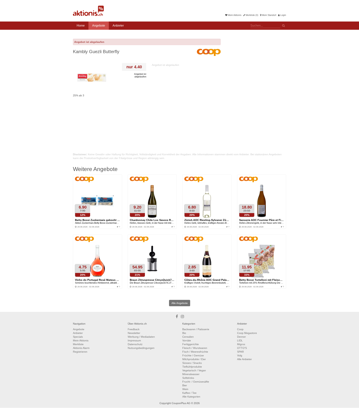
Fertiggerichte (190, 344)
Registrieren (80, 351)
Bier (184, 385)
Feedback (133, 329)
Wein (185, 389)
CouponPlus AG (181, 403)
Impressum (134, 340)
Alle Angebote (179, 303)
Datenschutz (135, 344)
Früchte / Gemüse (193, 355)
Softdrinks (188, 377)
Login (283, 15)
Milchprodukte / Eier (194, 359)
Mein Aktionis (234, 15)
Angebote (98, 25)
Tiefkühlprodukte (192, 366)
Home (81, 25)
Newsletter (134, 332)
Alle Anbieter (244, 359)
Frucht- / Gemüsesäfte (195, 381)
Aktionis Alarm (81, 347)
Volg (239, 355)
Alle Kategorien (191, 396)
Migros (241, 344)
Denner (241, 336)
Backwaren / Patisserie (195, 329)
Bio (184, 332)
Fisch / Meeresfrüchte (195, 351)
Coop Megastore (247, 332)
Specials (78, 336)
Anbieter (118, 25)
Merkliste (78, 344)
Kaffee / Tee (189, 392)
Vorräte (186, 340)
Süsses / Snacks (192, 362)
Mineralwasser (191, 374)
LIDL (240, 340)
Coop (240, 329)
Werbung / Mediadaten (141, 336)
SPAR (240, 351)
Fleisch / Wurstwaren (194, 347)
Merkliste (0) (251, 15)
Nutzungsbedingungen (141, 347)
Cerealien (188, 336)
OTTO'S (242, 347)
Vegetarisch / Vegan (194, 370)
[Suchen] (283, 25)
